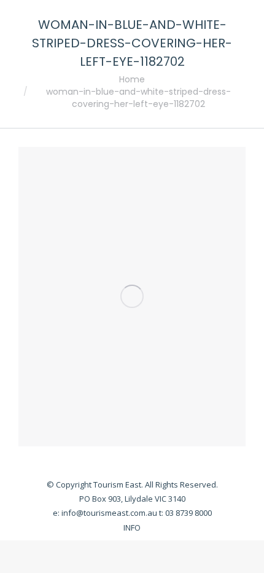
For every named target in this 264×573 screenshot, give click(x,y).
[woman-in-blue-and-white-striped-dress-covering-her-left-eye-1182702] (132, 296)
